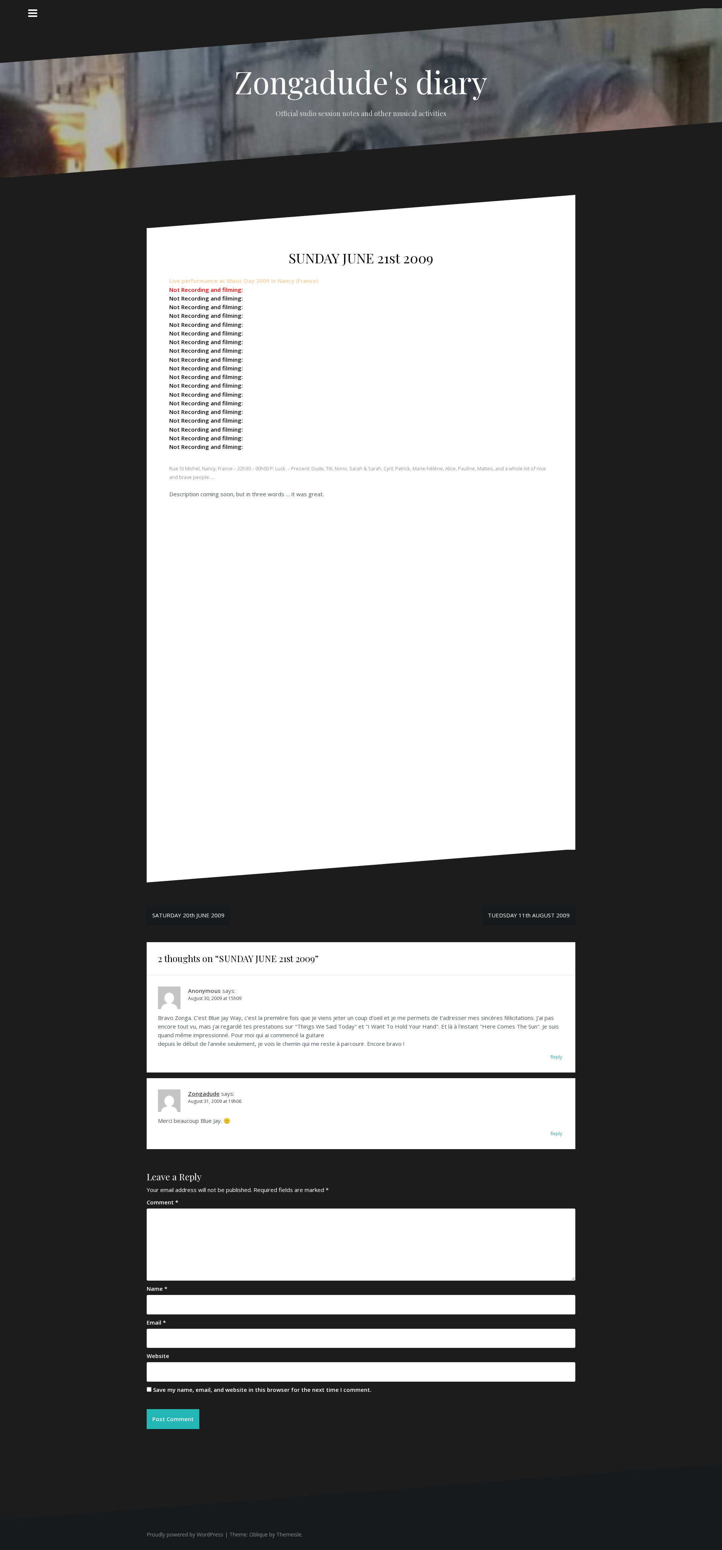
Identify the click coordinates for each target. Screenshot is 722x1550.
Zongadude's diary (361, 81)
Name (157, 1288)
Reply (556, 1057)
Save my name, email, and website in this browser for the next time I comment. (262, 1389)
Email (156, 1322)
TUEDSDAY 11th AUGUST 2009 (529, 915)
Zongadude (204, 1093)
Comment (162, 1202)
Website (158, 1356)
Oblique (258, 1534)
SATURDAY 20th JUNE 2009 (188, 915)
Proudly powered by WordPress (185, 1534)
